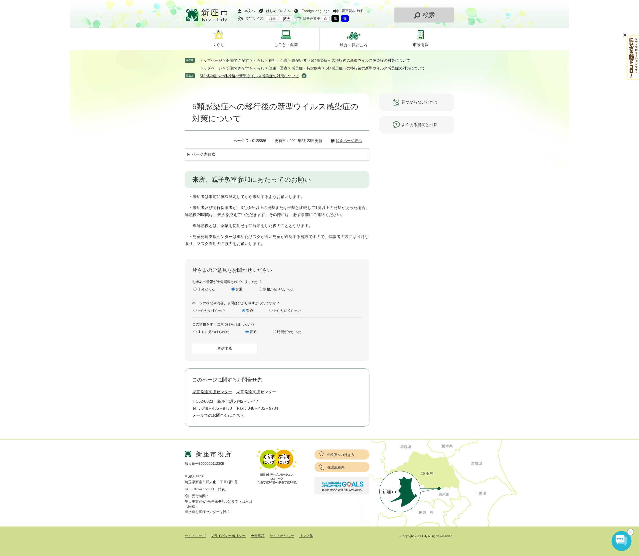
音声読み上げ (352, 11)
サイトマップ (195, 536)
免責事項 (258, 536)
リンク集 (306, 536)
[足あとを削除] (304, 75)
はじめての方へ (278, 11)
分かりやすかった (212, 310)
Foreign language (315, 11)
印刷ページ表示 (349, 140)
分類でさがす (237, 60)
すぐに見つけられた (213, 332)
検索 (429, 15)
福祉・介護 (278, 60)
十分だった (206, 289)
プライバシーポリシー (228, 536)
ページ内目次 (204, 154)
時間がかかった (289, 332)
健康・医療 (278, 68)
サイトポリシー (282, 536)
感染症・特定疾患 (306, 68)
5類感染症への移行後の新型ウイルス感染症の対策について (249, 76)
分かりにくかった (288, 310)
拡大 (286, 19)
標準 (272, 19)
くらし (258, 60)
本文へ (249, 11)
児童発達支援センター (212, 392)
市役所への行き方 (340, 455)
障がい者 (299, 60)
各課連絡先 (335, 467)
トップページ (211, 60)
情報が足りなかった (279, 289)
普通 (239, 289)
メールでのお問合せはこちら (218, 415)
